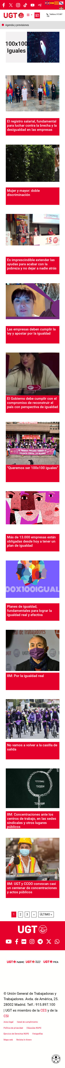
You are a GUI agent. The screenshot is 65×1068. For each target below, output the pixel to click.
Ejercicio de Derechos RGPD (16, 1034)
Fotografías (37, 1034)
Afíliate (37, 15)
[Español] (52, 3)
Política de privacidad (13, 1028)
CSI (6, 1016)
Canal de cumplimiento (27, 1022)
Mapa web (8, 1040)
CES (43, 1010)
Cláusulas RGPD (34, 1028)
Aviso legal (8, 1022)
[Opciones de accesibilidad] (55, 1058)
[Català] (56, 3)
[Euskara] (61, 8)
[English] (47, 3)
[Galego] (61, 3)
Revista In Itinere (24, 1040)
